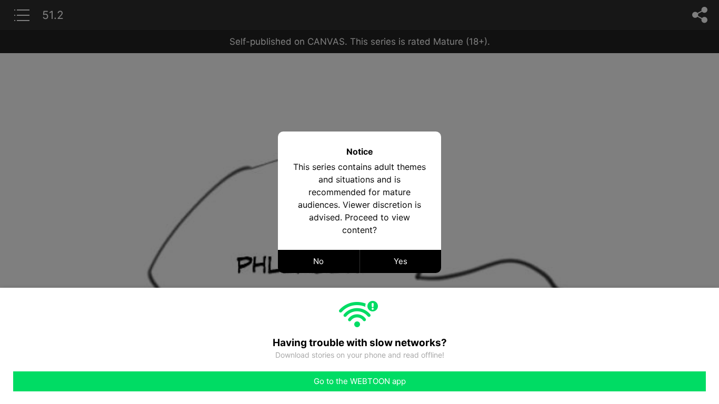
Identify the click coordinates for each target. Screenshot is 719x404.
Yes (400, 261)
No (318, 261)
